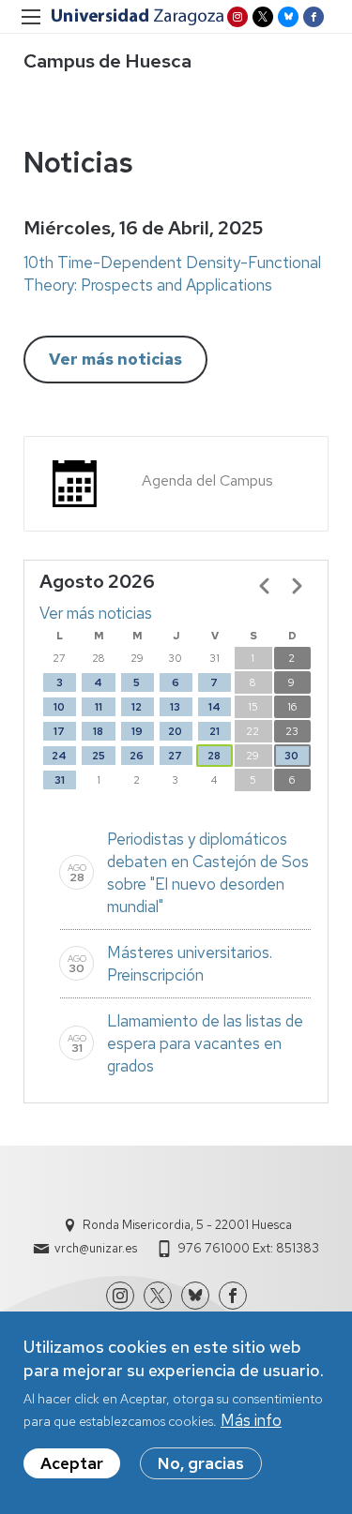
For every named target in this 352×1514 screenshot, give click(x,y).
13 (175, 706)
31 (59, 780)
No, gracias (201, 1463)
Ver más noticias (115, 359)
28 (214, 755)
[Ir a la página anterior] (265, 586)
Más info (251, 1420)
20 (175, 731)
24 (59, 755)
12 (136, 706)
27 (175, 755)
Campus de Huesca (107, 61)
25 (98, 755)
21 (214, 731)
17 (59, 731)
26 (137, 755)
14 (214, 706)
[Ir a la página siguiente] (297, 586)
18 (98, 731)
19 (137, 731)
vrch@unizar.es (95, 1248)
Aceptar (71, 1463)
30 (291, 755)
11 (98, 706)
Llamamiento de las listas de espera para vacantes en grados (205, 1043)
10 (59, 706)
